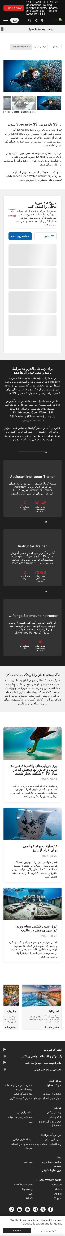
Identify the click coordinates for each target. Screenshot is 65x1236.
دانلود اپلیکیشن (25, 1112)
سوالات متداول (54, 1085)
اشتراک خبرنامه (53, 1049)
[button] (13, 8)
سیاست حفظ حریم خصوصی (52, 1163)
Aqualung (27, 1189)
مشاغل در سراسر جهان (48, 1069)
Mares (58, 1189)
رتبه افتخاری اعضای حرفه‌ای (47, 1144)
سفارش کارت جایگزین (21, 1098)
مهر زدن (28, 1161)
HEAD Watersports (49, 1180)
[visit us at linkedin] (21, 1209)
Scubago (56, 1184)
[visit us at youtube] (29, 1209)
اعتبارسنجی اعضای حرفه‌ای (47, 1098)
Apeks (58, 1193)
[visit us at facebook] (52, 1209)
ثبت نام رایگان (54, 1112)
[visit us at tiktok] (13, 1209)
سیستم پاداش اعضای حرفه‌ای (22, 1146)
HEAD (29, 1198)
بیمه (30, 1121)
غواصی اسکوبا (39, 46)
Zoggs (58, 1198)
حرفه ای (56, 46)
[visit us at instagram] (36, 1209)
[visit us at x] (44, 1209)
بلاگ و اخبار (56, 1116)
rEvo (30, 1193)
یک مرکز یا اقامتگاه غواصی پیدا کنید (41, 1056)
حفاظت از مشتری (52, 1093)
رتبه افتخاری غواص (23, 1139)
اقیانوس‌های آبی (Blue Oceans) (50, 1123)
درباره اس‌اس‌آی (53, 1139)
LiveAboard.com (23, 1184)
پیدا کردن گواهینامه (23, 1093)
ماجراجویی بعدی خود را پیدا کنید (43, 1062)
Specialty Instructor (20, 46)
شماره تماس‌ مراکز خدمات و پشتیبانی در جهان (19, 1087)
